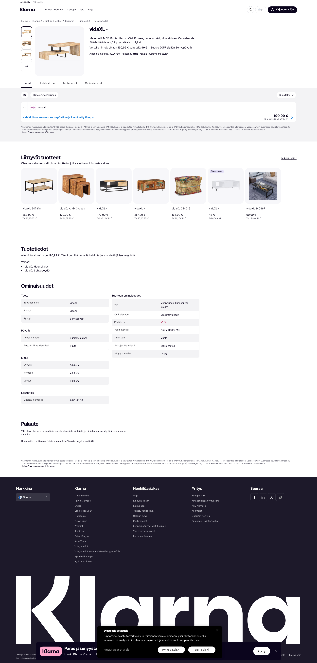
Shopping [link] (37, 21)
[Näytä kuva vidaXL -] (26, 31)
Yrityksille (38, 2)
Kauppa (71, 9)
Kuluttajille (25, 2)
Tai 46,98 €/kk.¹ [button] (29, 218)
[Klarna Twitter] (272, 497)
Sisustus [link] (69, 21)
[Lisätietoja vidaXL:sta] (24, 107)
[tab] (26, 83)
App (82, 9)
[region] (159, 642)
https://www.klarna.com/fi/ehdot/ (38, 132)
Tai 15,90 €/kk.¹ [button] (253, 218)
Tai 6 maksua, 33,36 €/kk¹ (276, 119)
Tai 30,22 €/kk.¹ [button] (104, 218)
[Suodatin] (24, 95)
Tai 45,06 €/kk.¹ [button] (141, 218)
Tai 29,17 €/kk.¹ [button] (179, 218)
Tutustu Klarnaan (54, 9)
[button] (260, 9)
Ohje (90, 9)
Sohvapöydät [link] (101, 21)
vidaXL (73, 311)
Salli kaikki (201, 649)
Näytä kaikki (289, 158)
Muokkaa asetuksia (117, 649)
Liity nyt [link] (262, 651)
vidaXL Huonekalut (36, 266)
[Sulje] (217, 630)
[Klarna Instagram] (280, 497)
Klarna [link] (24, 21)
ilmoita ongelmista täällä (81, 441)
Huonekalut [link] (84, 21)
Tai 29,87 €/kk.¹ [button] (67, 218)
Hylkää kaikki (171, 649)
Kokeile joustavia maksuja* (154, 53)
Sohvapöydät (184, 47)
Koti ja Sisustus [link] (53, 21)
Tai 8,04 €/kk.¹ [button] (216, 218)
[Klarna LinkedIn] (263, 497)
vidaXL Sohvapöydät (37, 270)
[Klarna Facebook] (254, 497)
